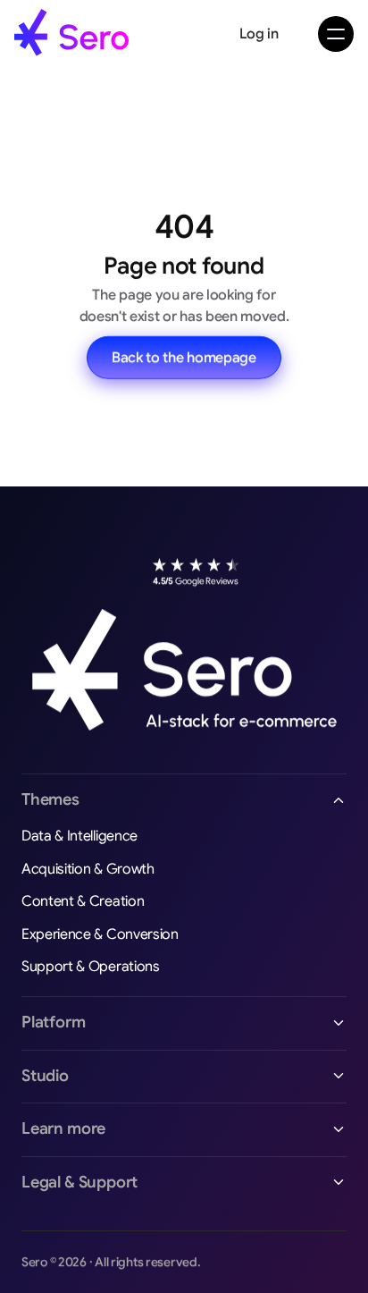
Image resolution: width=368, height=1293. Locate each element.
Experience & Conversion (100, 934)
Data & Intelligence (79, 836)
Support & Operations (90, 967)
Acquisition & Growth (88, 869)
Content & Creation (82, 901)
